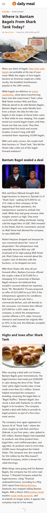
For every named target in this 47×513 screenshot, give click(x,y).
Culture (5, 12)
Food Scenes (18, 12)
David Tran (9, 32)
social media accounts (21, 495)
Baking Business (28, 485)
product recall (36, 492)
